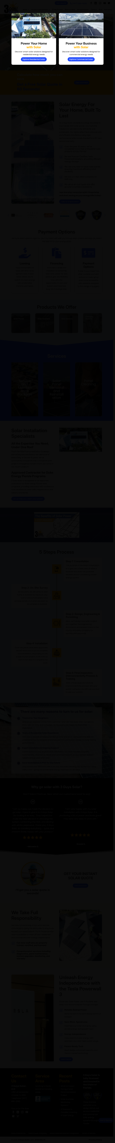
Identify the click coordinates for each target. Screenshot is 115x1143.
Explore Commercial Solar (81, 59)
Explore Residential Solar (34, 59)
